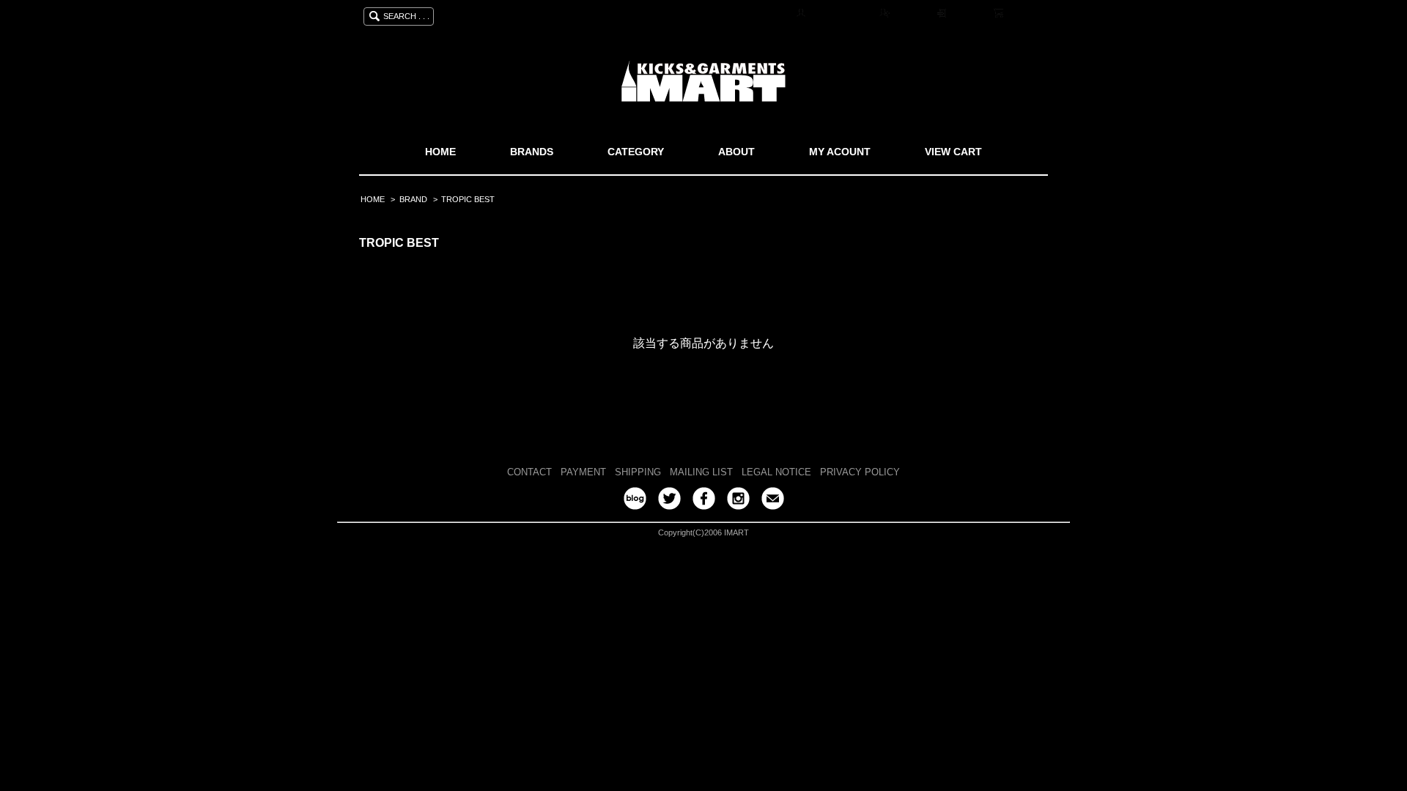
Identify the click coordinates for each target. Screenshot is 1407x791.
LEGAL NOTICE (776, 472)
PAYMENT (583, 472)
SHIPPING (638, 472)
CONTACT (529, 472)
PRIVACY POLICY (860, 472)
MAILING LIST (701, 472)
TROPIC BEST (468, 199)
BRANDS (531, 151)
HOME (440, 151)
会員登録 (910, 14)
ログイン (968, 14)
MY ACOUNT (840, 151)
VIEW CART (953, 151)
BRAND (413, 199)
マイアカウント (840, 14)
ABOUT (736, 151)
